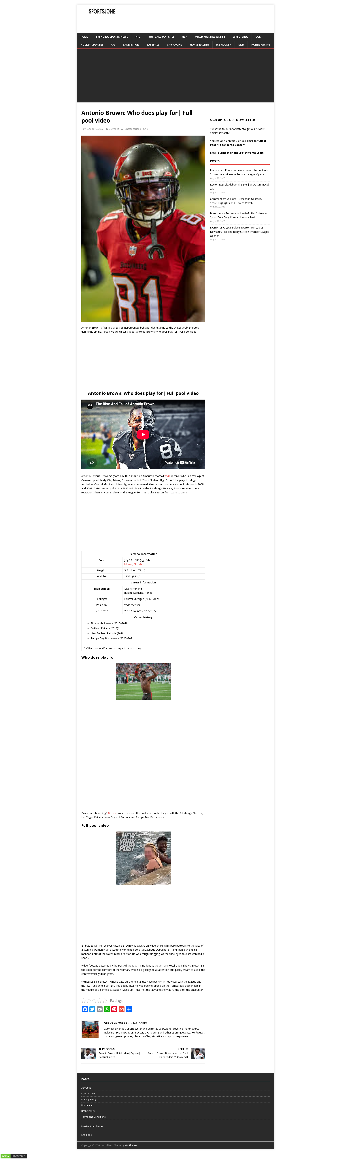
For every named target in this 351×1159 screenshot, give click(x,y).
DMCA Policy (88, 1111)
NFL (137, 36)
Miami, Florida (133, 564)
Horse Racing (199, 44)
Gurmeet (114, 128)
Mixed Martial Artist (210, 36)
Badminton (131, 44)
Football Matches (161, 36)
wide (167, 476)
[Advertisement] (175, 76)
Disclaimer (87, 1105)
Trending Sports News (112, 36)
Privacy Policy (88, 1099)
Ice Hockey (223, 44)
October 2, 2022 (94, 128)
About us (86, 1087)
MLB (241, 44)
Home (84, 36)
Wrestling (240, 36)
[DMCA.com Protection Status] (13, 1156)
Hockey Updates (92, 44)
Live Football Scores (92, 1126)
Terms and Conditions (93, 1116)
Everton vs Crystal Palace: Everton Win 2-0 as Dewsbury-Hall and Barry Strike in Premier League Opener (239, 231)
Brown (112, 813)
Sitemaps (86, 1134)
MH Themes (131, 1145)
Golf (258, 36)
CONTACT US (88, 1093)
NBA (184, 36)
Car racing (174, 44)
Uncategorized (133, 128)
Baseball (153, 44)
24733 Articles (139, 1023)
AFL (113, 44)
